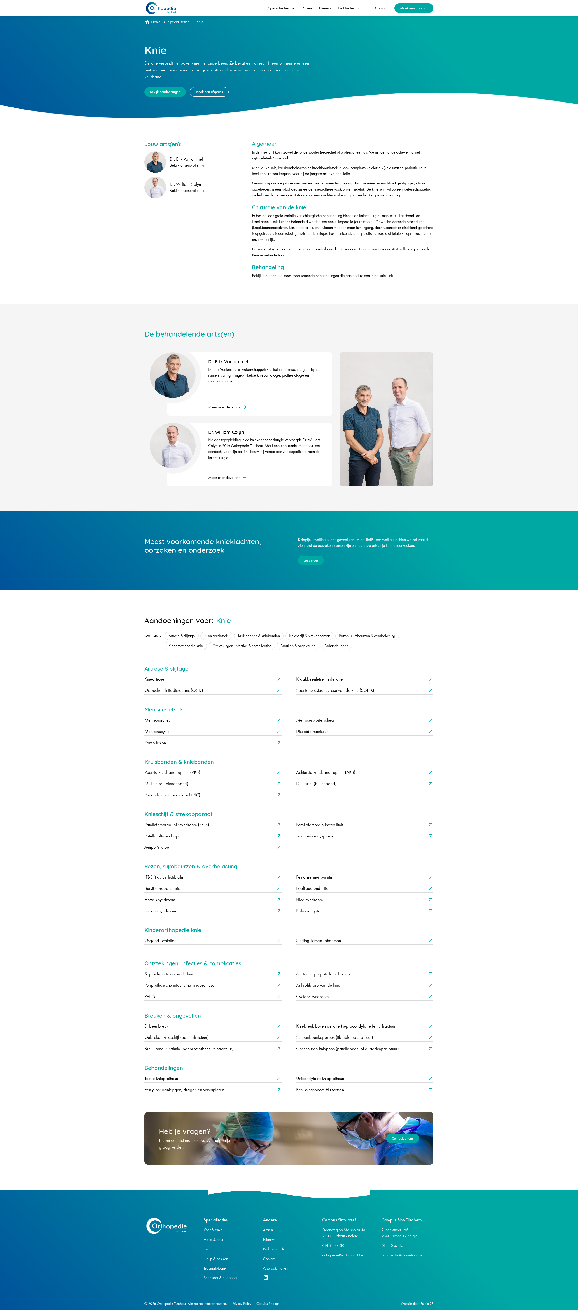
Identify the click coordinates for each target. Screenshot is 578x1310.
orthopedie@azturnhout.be (342, 1255)
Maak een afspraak (414, 8)
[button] (281, 8)
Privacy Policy (241, 1303)
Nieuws (325, 8)
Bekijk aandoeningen (165, 92)
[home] (160, 8)
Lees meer (311, 560)
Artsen (307, 8)
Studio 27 (427, 1303)
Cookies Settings (267, 1303)
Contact (381, 8)
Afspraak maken (275, 1268)
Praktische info (349, 8)
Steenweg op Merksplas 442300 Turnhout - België (343, 1233)
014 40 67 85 (392, 1245)
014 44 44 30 (333, 1245)
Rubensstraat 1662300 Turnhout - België (399, 1233)
